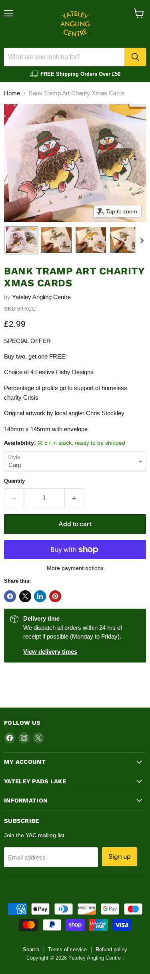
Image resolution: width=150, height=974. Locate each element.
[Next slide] (141, 240)
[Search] (135, 57)
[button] (21, 240)
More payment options (75, 568)
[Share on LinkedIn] (40, 596)
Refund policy (111, 949)
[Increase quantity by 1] (74, 498)
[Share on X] (25, 596)
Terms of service (67, 949)
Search (31, 949)
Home (12, 93)
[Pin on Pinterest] (55, 596)
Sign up (119, 856)
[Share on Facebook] (10, 596)
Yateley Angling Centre (41, 297)
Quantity (14, 481)
